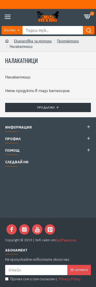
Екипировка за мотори (33, 41)
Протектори (68, 41)
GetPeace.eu (66, 240)
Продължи (46, 107)
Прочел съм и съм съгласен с (45, 279)
